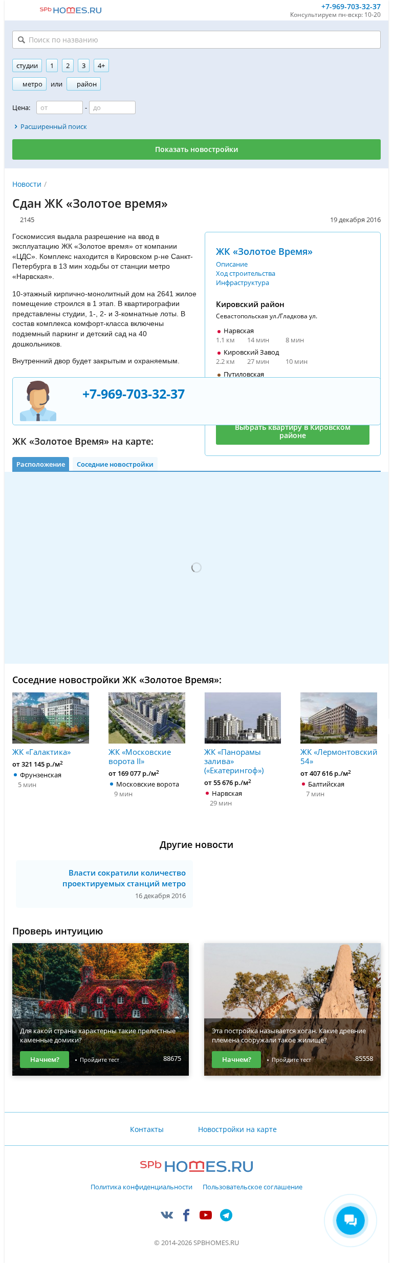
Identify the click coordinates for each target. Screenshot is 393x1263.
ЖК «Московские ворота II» (139, 756)
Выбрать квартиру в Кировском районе (293, 431)
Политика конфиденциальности (141, 1187)
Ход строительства (245, 273)
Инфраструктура (242, 282)
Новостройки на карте (237, 1129)
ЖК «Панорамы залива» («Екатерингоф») (234, 761)
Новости (26, 184)
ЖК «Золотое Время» (264, 251)
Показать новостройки (196, 149)
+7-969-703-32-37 (351, 7)
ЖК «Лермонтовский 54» (339, 756)
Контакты (147, 1129)
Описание (232, 264)
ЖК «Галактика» (41, 751)
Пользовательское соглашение (252, 1187)
